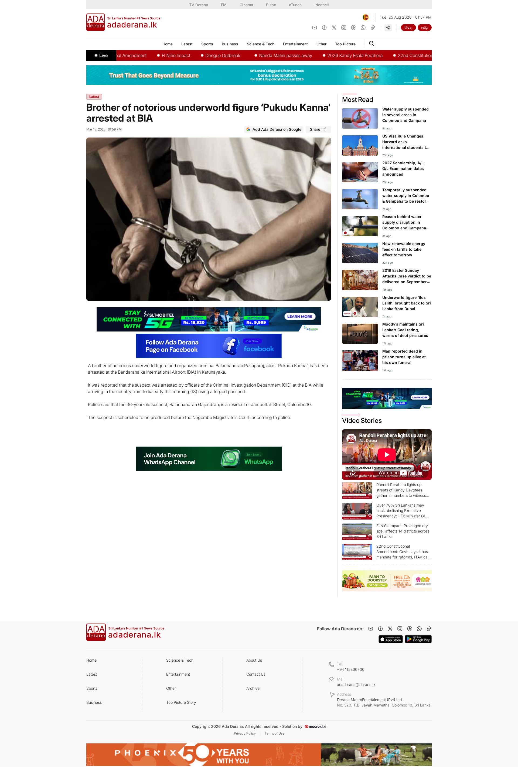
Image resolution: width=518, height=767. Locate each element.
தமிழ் (424, 27)
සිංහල (408, 27)
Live (103, 55)
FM (224, 4)
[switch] (388, 27)
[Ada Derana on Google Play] (418, 639)
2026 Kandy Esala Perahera (335, 55)
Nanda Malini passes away (266, 55)
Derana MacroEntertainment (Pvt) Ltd (384, 702)
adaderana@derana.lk (356, 684)
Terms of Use (274, 733)
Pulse (271, 4)
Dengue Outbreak (203, 55)
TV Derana (198, 4)
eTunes (295, 4)
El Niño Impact (156, 55)
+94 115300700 (350, 669)
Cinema (246, 4)
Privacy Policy (245, 733)
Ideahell (322, 4)
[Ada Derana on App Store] (391, 639)
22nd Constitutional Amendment (411, 55)
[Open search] (372, 42)
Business (94, 702)
